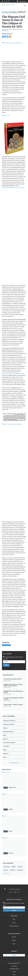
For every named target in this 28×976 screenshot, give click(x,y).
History (5, 749)
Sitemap (14, 971)
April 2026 (12, 870)
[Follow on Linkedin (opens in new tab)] (2, 1)
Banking (5, 728)
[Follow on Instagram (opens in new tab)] (8, 1)
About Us (14, 937)
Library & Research (14, 926)
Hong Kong (5, 753)
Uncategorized (12, 11)
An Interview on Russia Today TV (13, 679)
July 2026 (14, 866)
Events (14, 922)
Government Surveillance (9, 742)
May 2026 (6, 870)
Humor (4, 757)
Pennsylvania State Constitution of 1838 (13, 373)
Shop (14, 943)
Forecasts (5, 739)
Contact (14, 940)
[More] (10, 37)
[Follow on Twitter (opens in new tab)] (6, 1)
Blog (6, 11)
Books (4, 735)
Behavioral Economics (8, 731)
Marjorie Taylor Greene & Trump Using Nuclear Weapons (13, 685)
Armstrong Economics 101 (9, 720)
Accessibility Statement (14, 968)
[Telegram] (8, 37)
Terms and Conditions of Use (14, 963)
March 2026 (20, 870)
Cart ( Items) (22, 1)
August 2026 (6, 866)
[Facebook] (3, 37)
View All (5, 873)
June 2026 (20, 866)
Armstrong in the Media (8, 724)
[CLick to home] (3, 11)
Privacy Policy (14, 966)
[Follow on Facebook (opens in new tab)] (4, 1)
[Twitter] (5, 37)
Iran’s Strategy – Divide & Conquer (13, 704)
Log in (14, 955)
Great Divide (6, 746)
